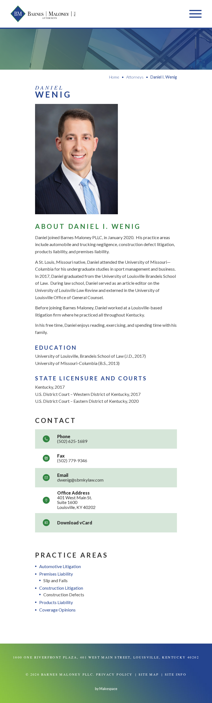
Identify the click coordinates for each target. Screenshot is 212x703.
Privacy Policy (114, 674)
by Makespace (106, 688)
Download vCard (74, 522)
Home (114, 77)
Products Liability (56, 602)
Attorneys (135, 77)
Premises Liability (56, 573)
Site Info (176, 674)
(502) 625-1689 (72, 441)
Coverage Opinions (57, 609)
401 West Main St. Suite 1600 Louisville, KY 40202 (76, 502)
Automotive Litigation (60, 566)
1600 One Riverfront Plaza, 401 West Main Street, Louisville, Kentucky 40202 (106, 657)
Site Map (149, 674)
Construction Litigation (61, 587)
